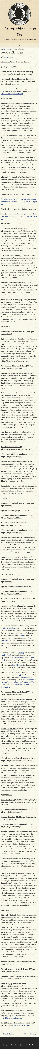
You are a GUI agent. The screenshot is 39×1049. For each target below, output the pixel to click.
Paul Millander (6, 655)
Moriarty (21, 653)
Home (3, 49)
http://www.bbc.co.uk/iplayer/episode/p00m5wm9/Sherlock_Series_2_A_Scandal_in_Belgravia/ (19, 201)
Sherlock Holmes (9, 628)
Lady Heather (17, 665)
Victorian (24, 677)
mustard (22, 636)
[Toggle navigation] (19, 45)
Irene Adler (13, 670)
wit (20, 675)
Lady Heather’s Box (15, 682)
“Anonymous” (19, 658)
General (9, 49)
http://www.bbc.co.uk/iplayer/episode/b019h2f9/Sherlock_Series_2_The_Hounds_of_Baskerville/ (19, 216)
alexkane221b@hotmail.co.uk (12, 94)
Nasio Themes (15, 1045)
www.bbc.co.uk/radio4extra (11, 1018)
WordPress (32, 1045)
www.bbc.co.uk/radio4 (22, 1025)
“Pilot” (11, 658)
